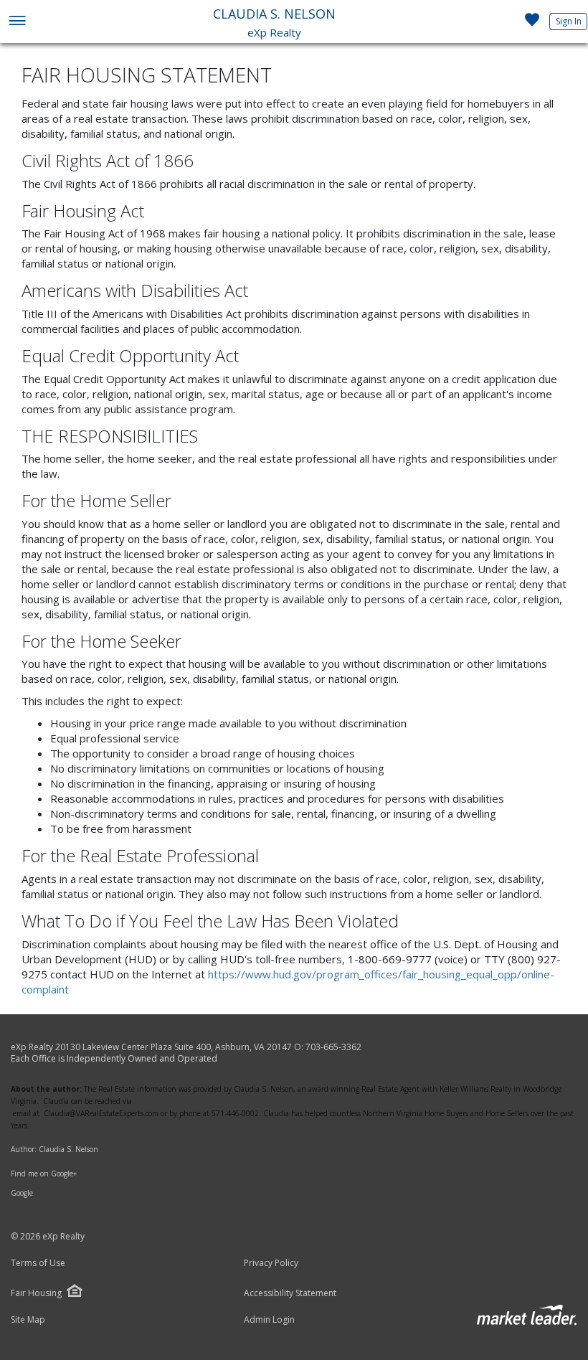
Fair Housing (36, 1293)
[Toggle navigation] (17, 22)
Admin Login (269, 1320)
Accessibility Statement (290, 1293)
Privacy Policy (271, 1263)
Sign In (569, 21)
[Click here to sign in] (532, 23)
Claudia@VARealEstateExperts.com (101, 1113)
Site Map (28, 1320)
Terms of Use (38, 1263)
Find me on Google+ (44, 1173)
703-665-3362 (333, 1047)
